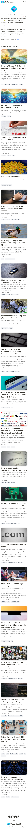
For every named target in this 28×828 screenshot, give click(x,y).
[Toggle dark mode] (23, 2)
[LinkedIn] (15, 816)
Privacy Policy (20, 827)
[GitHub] (12, 816)
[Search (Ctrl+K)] (26, 2)
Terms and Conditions (10, 827)
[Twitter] (9, 816)
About (19, 2)
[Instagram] (18, 816)
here (18, 39)
